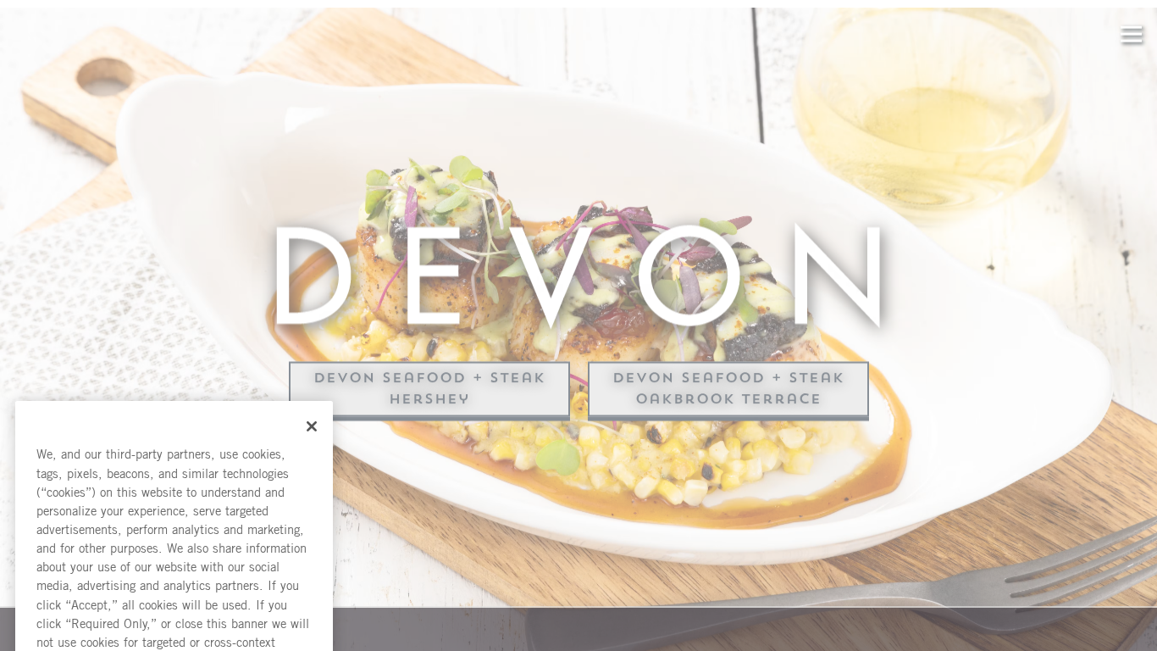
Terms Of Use (220, 454)
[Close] (311, 165)
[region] (174, 392)
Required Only (174, 540)
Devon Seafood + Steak (429, 381)
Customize (174, 589)
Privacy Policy (128, 454)
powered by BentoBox (88, 629)
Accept (174, 491)
